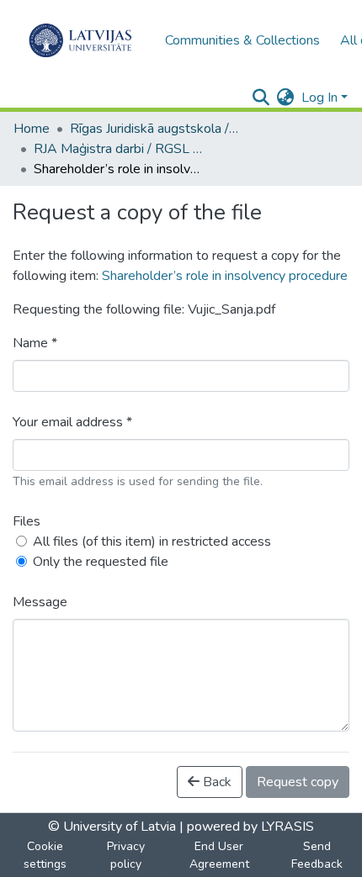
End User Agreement (219, 855)
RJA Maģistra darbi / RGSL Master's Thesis (118, 149)
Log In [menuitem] (319, 97)
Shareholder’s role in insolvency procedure (225, 276)
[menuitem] (285, 97)
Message (40, 602)
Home (31, 128)
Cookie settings (45, 855)
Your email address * (72, 422)
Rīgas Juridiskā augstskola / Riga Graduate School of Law (154, 128)
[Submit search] (261, 97)
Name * (35, 343)
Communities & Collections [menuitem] (242, 40)
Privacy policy (126, 855)
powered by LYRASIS (249, 826)
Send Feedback (317, 855)
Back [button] (216, 782)
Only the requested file (100, 561)
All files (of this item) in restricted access (152, 541)
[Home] (80, 40)
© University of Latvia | (116, 826)
